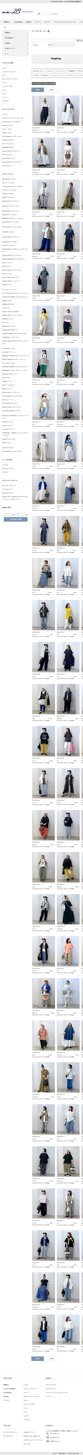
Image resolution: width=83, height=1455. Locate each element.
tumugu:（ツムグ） (7, 425)
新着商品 (6, 22)
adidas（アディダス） (8, 194)
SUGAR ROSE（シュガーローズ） (11, 407)
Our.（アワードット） (7, 144)
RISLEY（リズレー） (7, 389)
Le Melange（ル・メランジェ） (10, 337)
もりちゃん (35, 130)
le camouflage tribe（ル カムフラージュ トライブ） (15, 342)
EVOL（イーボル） (7, 274)
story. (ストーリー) (7, 399)
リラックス (5, 465)
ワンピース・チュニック (8, 71)
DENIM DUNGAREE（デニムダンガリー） (13, 259)
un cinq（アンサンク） (8, 429)
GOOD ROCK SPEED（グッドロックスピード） (15, 297)
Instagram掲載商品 (9, 1389)
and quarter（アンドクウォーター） (12, 122)
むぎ (58, 550)
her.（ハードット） (7, 129)
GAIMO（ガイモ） (7, 300)
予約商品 (28, 22)
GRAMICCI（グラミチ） (8, 304)
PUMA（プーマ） (6, 381)
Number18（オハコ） (8, 140)
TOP (4, 27)
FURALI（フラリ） (7, 284)
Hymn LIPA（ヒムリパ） (8, 158)
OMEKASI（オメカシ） (8, 147)
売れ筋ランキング (10, 48)
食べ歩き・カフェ (38, 71)
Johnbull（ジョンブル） (8, 326)
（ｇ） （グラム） (6, 308)
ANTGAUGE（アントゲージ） (10, 211)
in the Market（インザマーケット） (12, 136)
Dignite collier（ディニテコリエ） (11, 270)
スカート (4, 82)
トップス (4, 68)
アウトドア (5, 472)
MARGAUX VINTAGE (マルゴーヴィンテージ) (15, 356)
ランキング (37, 22)
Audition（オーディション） (9, 214)
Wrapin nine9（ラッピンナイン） (11, 151)
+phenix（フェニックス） (9, 439)
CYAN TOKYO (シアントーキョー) (12, 227)
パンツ (4, 75)
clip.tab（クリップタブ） (8, 245)
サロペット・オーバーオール (10, 79)
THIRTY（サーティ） (7, 422)
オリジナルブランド (51, 1385)
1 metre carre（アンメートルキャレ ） (13, 186)
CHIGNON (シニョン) (8, 232)
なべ (58, 130)
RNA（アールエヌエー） (8, 385)
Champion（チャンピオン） (10, 242)
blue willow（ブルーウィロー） (11, 222)
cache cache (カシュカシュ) (10, 237)
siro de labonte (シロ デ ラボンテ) (12, 396)
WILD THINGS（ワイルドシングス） (12, 451)
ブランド (35, 45)
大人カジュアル (61, 71)
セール (7, 53)
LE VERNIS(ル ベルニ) (8, 348)
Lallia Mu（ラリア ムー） (9, 352)
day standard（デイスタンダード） (12, 162)
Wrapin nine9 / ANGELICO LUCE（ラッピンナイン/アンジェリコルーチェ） (15, 498)
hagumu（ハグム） (7, 125)
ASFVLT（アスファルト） (8, 197)
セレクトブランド (50, 1389)
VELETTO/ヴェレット (8, 448)
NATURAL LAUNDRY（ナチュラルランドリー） (15, 367)
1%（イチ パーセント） (8, 183)
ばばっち (34, 256)
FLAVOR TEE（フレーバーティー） (12, 281)
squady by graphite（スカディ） (11, 410)
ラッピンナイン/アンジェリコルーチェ (65, 22)
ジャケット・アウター (8, 86)
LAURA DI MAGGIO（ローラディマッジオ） (14, 333)
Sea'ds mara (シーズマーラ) (10, 392)
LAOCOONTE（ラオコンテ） (10, 330)
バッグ (4, 93)
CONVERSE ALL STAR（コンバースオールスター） (15, 250)
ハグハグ (46, 22)
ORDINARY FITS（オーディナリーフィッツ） (14, 370)
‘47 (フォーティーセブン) (9, 190)
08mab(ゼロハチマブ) (8, 179)
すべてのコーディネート (9, 485)
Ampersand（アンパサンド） (10, 201)
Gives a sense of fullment (10, 311)
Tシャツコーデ (55, 75)
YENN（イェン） (6, 443)
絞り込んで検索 (16, 519)
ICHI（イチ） (5, 322)
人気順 (51, 90)
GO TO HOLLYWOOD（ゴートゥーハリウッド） (15, 293)
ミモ (58, 214)
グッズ (4, 90)
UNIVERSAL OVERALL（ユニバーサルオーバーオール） (15, 434)
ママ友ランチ (50, 71)
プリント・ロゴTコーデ (68, 75)
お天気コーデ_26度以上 (41, 75)
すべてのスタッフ (7, 489)
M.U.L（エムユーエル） (8, 363)
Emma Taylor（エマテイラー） (11, 277)
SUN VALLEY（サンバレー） (10, 403)
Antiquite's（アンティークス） (10, 206)
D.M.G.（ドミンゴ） (7, 263)
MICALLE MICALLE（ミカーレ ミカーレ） (14, 359)
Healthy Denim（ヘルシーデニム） (12, 315)
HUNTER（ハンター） (8, 319)
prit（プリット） (6, 378)
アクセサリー (6, 101)
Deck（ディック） (6, 266)
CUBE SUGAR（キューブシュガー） (12, 255)
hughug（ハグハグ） (8, 493)
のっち (34, 214)
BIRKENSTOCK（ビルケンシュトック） (13, 218)
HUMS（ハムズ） (6, 133)
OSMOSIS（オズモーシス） (9, 374)
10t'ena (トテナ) (7, 165)
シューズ (4, 97)
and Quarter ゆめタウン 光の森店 (40, 132)
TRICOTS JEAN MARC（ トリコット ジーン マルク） (15, 417)
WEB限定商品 (18, 22)
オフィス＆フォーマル (8, 468)
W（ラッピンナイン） (7, 155)
